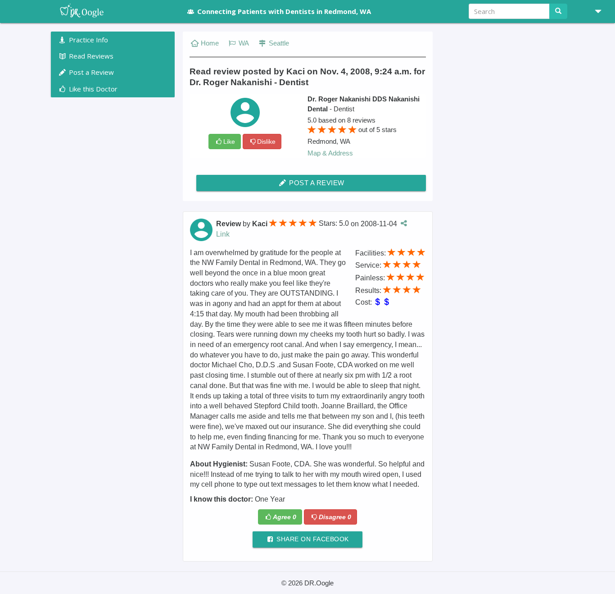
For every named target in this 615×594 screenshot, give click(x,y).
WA (243, 43)
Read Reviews (90, 55)
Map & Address (330, 153)
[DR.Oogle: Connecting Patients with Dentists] (113, 11)
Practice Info (87, 39)
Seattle (278, 43)
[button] (594, 11)
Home (210, 43)
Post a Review (315, 183)
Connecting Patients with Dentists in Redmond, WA (284, 11)
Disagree (335, 517)
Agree (284, 517)
